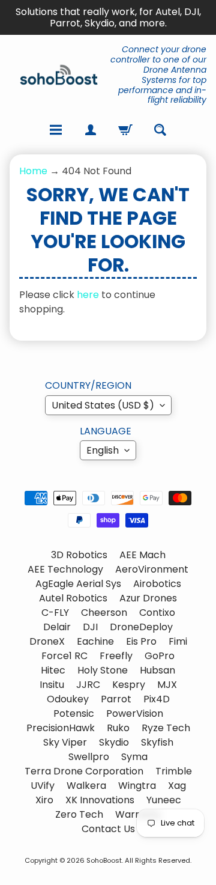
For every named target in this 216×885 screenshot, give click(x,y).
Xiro (44, 800)
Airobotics (157, 584)
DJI (90, 627)
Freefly (116, 656)
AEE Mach (142, 555)
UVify (43, 785)
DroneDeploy (141, 627)
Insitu (52, 685)
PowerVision (134, 713)
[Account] (91, 130)
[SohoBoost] (59, 75)
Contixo (157, 612)
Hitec (53, 670)
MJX (167, 685)
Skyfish (157, 742)
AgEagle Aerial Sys (78, 584)
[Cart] (125, 130)
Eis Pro (141, 641)
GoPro (160, 656)
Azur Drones (148, 598)
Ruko (118, 728)
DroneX (47, 641)
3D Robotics (79, 555)
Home (33, 171)
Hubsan (157, 670)
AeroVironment (151, 569)
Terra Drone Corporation (84, 771)
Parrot (116, 699)
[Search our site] (160, 130)
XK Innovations (99, 800)
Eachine (95, 641)
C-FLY (55, 612)
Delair (57, 627)
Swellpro (88, 757)
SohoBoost (104, 860)
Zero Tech (79, 814)
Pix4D (156, 699)
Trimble (173, 771)
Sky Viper (65, 742)
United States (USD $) (103, 405)
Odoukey (68, 699)
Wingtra (137, 785)
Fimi (178, 641)
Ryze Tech (166, 728)
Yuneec (163, 800)
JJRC (88, 685)
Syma (134, 757)
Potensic (73, 713)
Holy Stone (102, 670)
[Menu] (56, 130)
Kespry (128, 685)
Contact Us (108, 829)
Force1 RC (64, 656)
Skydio (114, 742)
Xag (177, 785)
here (88, 295)
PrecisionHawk (60, 728)
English (102, 450)
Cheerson (104, 612)
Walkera (86, 785)
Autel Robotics (73, 598)
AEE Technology (65, 569)
